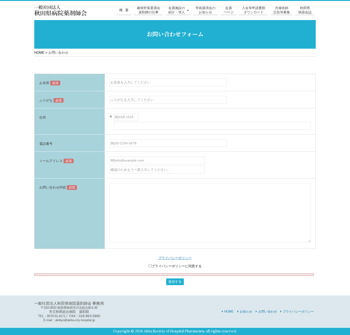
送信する (175, 281)
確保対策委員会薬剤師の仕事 (148, 10)
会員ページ (229, 10)
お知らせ (246, 311)
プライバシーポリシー (175, 258)
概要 (125, 10)
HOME (229, 311)
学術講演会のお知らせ (205, 10)
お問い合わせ (267, 311)
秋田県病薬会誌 (305, 10)
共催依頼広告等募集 (281, 10)
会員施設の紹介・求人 (176, 10)
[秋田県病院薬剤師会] (60, 10)
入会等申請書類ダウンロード (253, 10)
